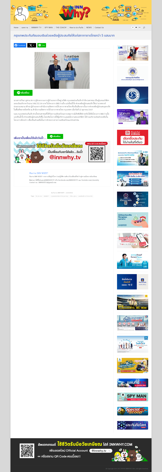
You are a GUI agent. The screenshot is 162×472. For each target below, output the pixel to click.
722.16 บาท (38, 196)
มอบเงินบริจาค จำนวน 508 (85, 196)
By (57, 193)
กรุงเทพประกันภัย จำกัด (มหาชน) (59, 196)
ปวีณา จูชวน (73, 196)
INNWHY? (46, 196)
